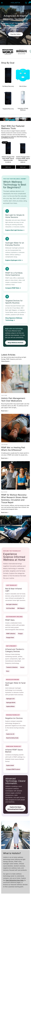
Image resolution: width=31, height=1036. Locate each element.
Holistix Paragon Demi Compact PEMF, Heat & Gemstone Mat (23, 158)
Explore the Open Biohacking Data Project (15, 808)
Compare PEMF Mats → (13, 288)
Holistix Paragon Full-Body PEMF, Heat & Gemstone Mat (8, 158)
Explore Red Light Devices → (14, 230)
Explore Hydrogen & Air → (14, 260)
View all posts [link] (5, 361)
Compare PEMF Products (13, 769)
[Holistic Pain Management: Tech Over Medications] (15, 379)
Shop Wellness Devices (15, 342)
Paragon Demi (10, 637)
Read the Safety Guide (12, 738)
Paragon (20, 633)
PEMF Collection (10, 633)
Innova (22, 667)
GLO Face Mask (10, 608)
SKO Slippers (20, 608)
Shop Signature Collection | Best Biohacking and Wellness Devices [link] (14, 137)
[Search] (26, 3)
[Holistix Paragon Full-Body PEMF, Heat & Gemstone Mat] (8, 148)
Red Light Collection (11, 604)
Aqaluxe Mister (10, 706)
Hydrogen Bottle (10, 702)
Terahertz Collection (12, 667)
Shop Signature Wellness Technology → (13, 319)
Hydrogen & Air (10, 698)
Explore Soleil (10, 765)
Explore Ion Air (10, 734)
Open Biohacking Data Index (15, 880)
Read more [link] (4, 410)
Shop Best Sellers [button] (15, 34)
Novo (7, 671)
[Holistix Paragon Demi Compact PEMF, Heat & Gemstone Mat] (23, 148)
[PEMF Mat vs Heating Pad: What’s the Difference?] (15, 428)
